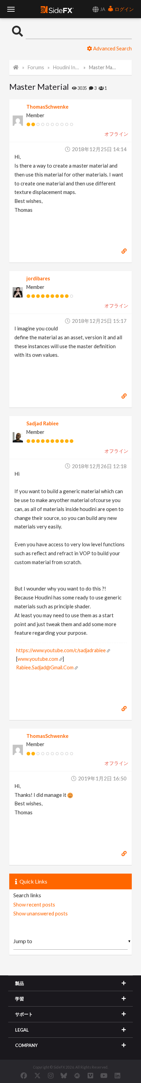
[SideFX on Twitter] (37, 1075)
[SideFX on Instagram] (50, 1075)
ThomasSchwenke (47, 107)
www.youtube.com (37, 659)
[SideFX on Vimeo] (90, 1075)
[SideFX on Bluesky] (64, 1075)
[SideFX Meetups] (77, 1075)
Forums (36, 67)
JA (102, 9)
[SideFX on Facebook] (24, 1075)
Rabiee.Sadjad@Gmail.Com (45, 667)
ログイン (124, 9)
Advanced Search (112, 48)
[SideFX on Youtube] (103, 1075)
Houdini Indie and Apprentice (66, 67)
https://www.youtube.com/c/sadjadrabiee (61, 650)
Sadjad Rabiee (42, 423)
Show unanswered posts (40, 913)
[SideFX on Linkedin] (117, 1075)
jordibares (38, 278)
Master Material (102, 67)
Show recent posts (34, 904)
